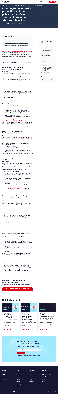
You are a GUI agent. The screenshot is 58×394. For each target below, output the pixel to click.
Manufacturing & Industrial (20, 379)
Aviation (17, 374)
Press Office (31, 379)
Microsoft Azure (4, 374)
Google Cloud (4, 376)
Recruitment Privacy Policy (46, 374)
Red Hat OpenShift (5, 379)
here (37, 356)
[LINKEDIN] (53, 41)
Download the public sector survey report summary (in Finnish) (16, 45)
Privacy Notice (44, 372)
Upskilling (43, 57)
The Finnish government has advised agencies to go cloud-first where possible (16, 51)
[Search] (44, 1)
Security (43, 381)
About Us (30, 376)
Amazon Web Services (5, 372)
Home (3, 5)
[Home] (6, 2)
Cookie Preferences (45, 384)
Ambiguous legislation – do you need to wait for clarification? (16, 38)
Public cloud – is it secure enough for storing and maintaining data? (17, 41)
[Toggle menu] (47, 1)
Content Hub (8, 5)
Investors (30, 384)
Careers (30, 374)
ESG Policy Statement (45, 376)
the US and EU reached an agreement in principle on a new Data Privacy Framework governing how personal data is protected (18, 119)
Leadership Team (31, 381)
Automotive (17, 372)
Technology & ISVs (18, 384)
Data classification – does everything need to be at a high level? (16, 43)
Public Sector (18, 381)
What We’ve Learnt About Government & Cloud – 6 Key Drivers (47, 64)
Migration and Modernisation (46, 50)
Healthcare (17, 376)
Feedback (43, 379)
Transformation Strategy (46, 55)
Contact (30, 372)
